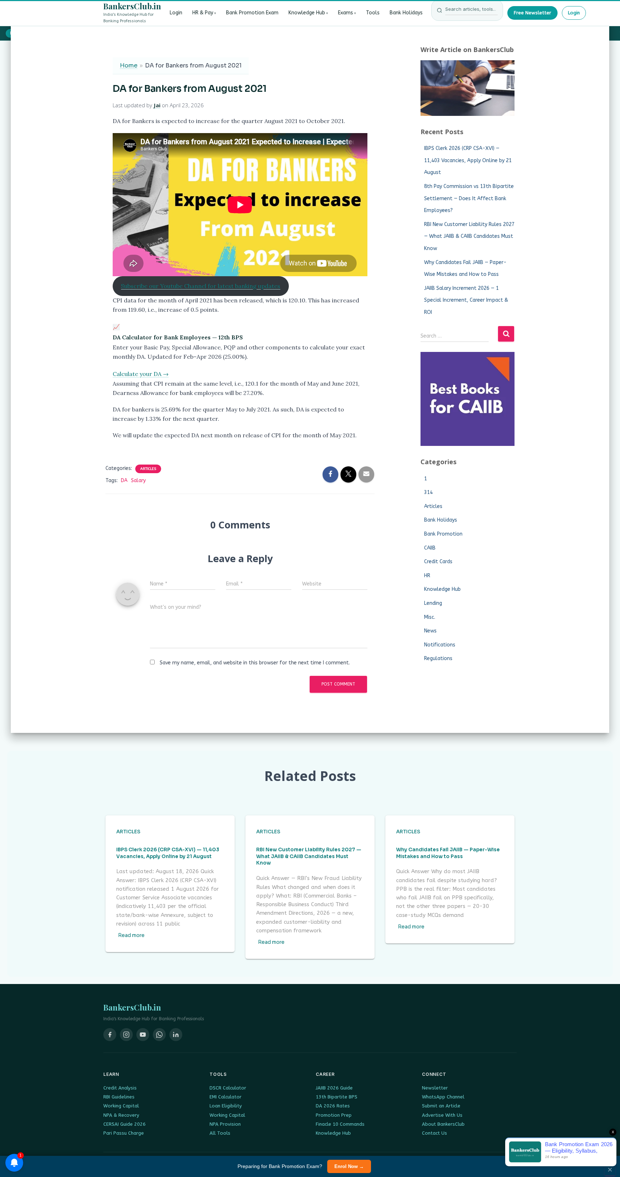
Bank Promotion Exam (252, 13)
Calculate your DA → (141, 373)
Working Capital (121, 1105)
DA (124, 480)
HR (427, 576)
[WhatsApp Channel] (159, 1034)
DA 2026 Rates (333, 1105)
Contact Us (434, 1133)
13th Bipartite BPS (336, 1097)
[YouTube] (142, 1034)
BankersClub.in (132, 6)
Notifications (439, 645)
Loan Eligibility (226, 1105)
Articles (148, 469)
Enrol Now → (349, 1166)
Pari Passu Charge (123, 1133)
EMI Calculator (225, 1097)
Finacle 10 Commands (340, 1124)
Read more (131, 935)
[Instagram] (126, 1034)
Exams (345, 13)
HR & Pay (202, 13)
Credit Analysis (120, 1088)
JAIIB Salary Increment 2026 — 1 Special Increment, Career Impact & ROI (466, 300)
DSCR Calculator (228, 1088)
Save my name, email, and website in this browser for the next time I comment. (255, 663)
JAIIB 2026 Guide (334, 1088)
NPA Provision (225, 1124)
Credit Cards (438, 562)
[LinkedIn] (175, 1034)
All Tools (220, 1133)
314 (428, 492)
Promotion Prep (334, 1115)
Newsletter (435, 1088)
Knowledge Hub (306, 13)
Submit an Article (441, 1105)
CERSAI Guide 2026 (124, 1124)
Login (176, 13)
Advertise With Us (442, 1115)
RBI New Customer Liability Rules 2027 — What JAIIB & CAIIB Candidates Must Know (469, 236)
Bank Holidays (406, 13)
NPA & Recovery (121, 1115)
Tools (373, 13)
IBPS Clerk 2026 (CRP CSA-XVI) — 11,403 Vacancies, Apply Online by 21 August (468, 160)
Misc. (429, 617)
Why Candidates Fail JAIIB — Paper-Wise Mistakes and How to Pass (448, 853)
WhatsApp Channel (443, 1097)
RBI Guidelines (119, 1097)
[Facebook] (109, 1034)
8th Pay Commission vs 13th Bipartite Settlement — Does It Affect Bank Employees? (469, 198)
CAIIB (430, 548)
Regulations (438, 658)
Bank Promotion (443, 534)
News (430, 631)
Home (128, 65)
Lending (433, 603)
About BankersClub (443, 1124)
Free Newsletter (532, 12)
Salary (138, 480)
